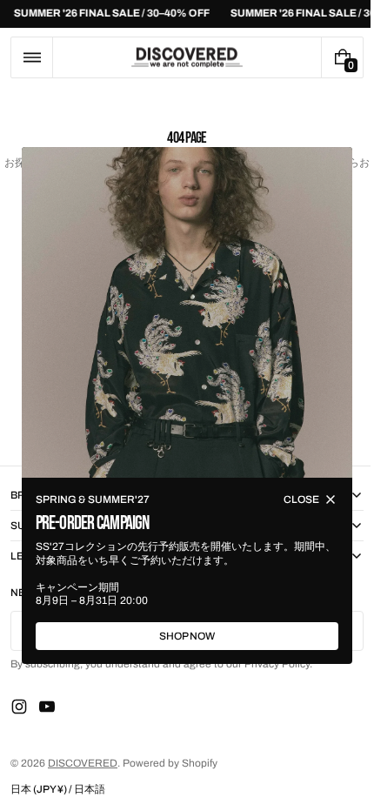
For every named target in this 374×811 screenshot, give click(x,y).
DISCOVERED (82, 763)
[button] (31, 57)
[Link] (180, 14)
